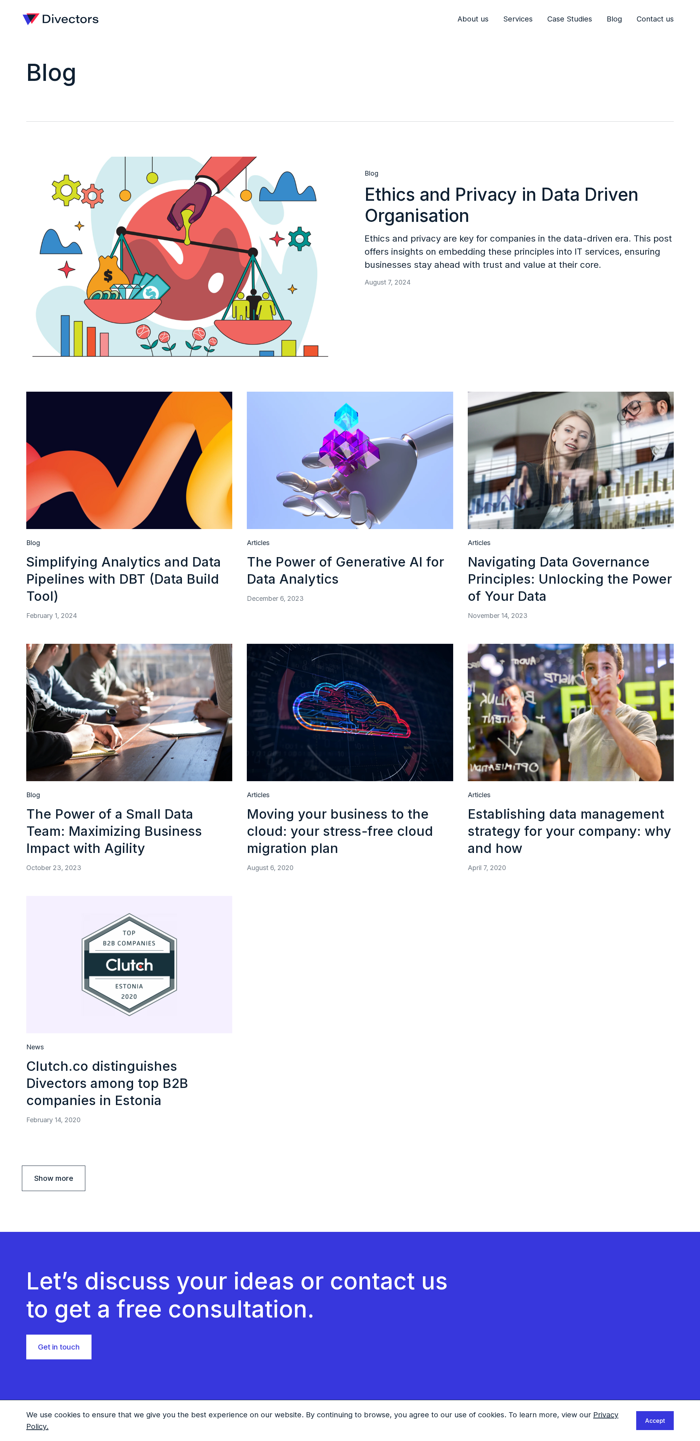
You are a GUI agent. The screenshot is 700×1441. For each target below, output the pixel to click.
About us (473, 19)
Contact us (655, 19)
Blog (614, 19)
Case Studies (569, 19)
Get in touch (59, 1347)
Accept (655, 1420)
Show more (53, 1178)
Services (518, 19)
